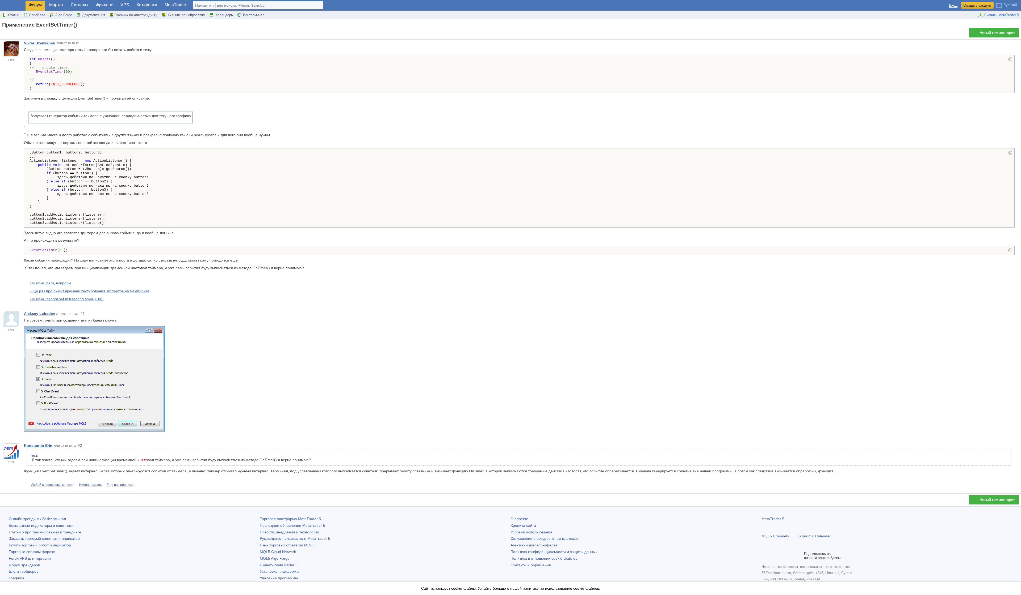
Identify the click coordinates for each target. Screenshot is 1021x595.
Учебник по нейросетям (186, 15)
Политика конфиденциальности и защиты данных (553, 552)
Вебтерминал (254, 15)
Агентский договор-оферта (533, 545)
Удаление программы (279, 578)
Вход (953, 5)
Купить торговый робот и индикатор (40, 545)
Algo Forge (63, 15)
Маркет (56, 5)
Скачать (279, 565)
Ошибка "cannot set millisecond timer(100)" (67, 299)
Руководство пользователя (295, 538)
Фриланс (104, 5)
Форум (35, 5)
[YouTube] (790, 556)
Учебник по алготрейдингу (136, 15)
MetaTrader (175, 5)
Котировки (147, 5)
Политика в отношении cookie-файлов (543, 558)
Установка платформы (279, 571)
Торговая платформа (290, 519)
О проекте (519, 519)
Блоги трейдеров (23, 571)
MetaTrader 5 (772, 519)
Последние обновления (292, 525)
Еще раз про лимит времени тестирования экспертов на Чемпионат (89, 291)
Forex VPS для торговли (30, 558)
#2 (80, 445)
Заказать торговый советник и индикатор (44, 538)
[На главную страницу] (3, 34)
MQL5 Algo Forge (275, 558)
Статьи (13, 15)
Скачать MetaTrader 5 (1001, 15)
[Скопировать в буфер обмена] (1010, 59)
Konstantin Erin (38, 445)
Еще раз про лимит (121, 485)
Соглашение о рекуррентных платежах (544, 538)
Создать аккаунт (977, 5)
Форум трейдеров (24, 565)
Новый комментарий (997, 33)
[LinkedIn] (799, 556)
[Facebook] (764, 556)
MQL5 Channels (775, 536)
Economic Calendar (814, 536)
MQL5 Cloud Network (278, 552)
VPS (124, 5)
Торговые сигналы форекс (32, 552)
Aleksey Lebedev (39, 313)
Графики (16, 578)
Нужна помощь (90, 485)
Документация (93, 15)
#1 (83, 313)
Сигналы (79, 5)
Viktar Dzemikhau (39, 43)
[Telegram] (773, 556)
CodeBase (37, 15)
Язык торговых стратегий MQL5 (287, 545)
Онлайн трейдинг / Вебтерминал (37, 519)
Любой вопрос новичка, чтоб (52, 485)
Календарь (224, 15)
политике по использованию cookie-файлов (561, 588)
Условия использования (531, 532)
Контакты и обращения (530, 565)
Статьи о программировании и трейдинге (45, 532)
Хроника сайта (523, 525)
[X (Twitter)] (782, 556)
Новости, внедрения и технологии (289, 532)
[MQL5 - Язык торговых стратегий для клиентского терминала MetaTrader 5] (12, 5)
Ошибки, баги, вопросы (50, 283)
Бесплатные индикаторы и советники (41, 525)
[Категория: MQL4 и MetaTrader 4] (10, 34)
